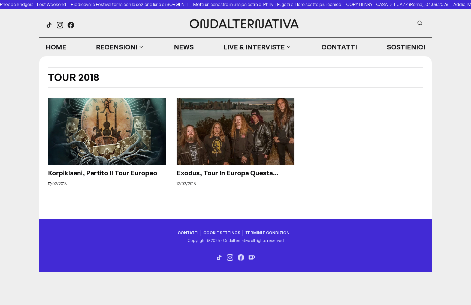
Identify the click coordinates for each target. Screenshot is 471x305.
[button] (120, 47)
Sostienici (406, 47)
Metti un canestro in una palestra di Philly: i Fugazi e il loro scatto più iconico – (269, 4)
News (184, 47)
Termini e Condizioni (268, 232)
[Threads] (49, 25)
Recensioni (116, 47)
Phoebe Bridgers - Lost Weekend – (35, 4)
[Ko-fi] (252, 257)
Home (56, 47)
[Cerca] (419, 22)
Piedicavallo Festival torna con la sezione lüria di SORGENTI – (132, 4)
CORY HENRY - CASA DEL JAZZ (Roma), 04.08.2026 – (399, 4)
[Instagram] (60, 25)
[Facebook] (71, 25)
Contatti (339, 47)
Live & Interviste (254, 47)
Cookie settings (221, 232)
